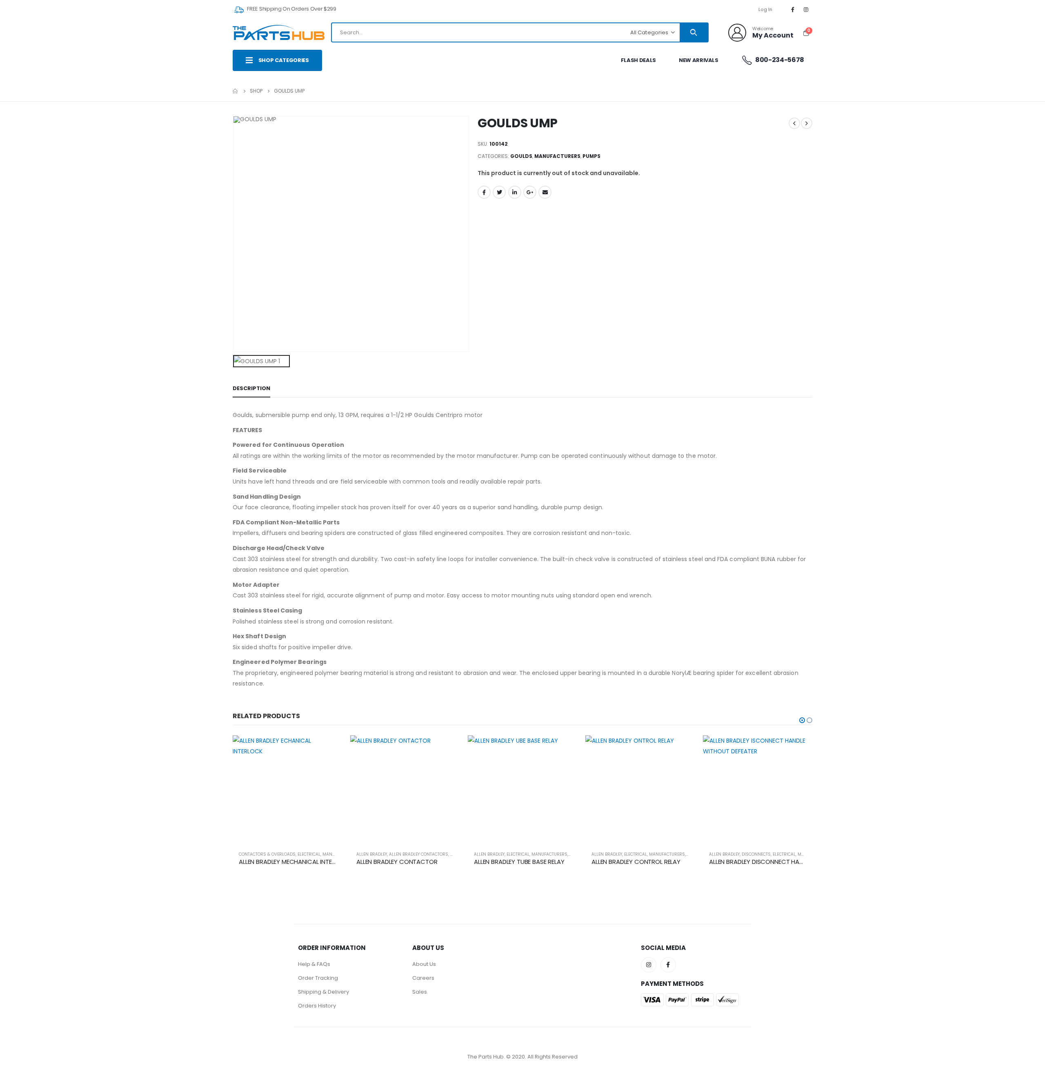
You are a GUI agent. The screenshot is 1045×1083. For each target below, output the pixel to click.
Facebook (484, 192)
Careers (423, 978)
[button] (802, 720)
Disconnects (756, 854)
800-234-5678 (779, 59)
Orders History (317, 1006)
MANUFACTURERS (557, 156)
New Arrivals (698, 60)
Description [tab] (251, 388)
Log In (765, 9)
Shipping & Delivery (323, 992)
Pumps (591, 156)
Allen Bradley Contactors (418, 854)
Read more (328, 748)
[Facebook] (792, 9)
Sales (419, 992)
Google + (529, 192)
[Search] (694, 32)
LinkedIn (514, 192)
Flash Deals (638, 60)
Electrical (309, 854)
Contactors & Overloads (267, 854)
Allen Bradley (371, 854)
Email (544, 192)
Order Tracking (318, 978)
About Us (424, 964)
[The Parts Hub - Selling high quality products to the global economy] (279, 32)
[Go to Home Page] (235, 91)
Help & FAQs (314, 964)
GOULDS (521, 156)
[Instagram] (806, 9)
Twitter (499, 192)
